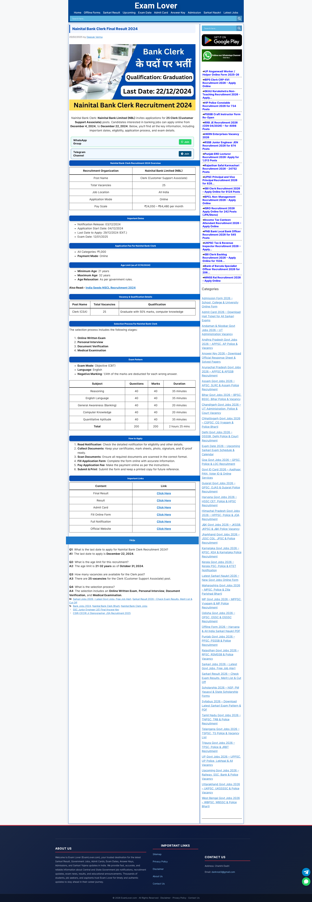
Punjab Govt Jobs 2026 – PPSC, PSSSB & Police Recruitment (218, 640)
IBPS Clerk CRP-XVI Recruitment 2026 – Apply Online (219, 83)
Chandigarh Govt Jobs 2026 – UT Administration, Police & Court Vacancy (221, 409)
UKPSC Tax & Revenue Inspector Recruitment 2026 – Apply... (221, 246)
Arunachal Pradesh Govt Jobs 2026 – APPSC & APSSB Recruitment (221, 371)
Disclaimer (158, 869)
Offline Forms (92, 12)
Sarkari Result (111, 12)
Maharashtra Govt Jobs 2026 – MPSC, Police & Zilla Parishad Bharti (221, 589)
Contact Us (159, 883)
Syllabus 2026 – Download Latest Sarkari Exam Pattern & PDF (221, 705)
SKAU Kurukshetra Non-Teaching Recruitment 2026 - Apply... (221, 94)
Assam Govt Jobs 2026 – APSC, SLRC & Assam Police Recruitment (220, 385)
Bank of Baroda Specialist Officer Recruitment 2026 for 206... (221, 269)
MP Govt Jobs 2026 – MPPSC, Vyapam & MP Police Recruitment (221, 603)
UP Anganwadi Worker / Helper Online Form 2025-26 (220, 73)
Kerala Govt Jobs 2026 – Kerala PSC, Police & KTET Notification (219, 566)
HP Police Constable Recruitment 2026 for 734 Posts (219, 106)
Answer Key (178, 12)
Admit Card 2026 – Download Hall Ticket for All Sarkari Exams (221, 316)
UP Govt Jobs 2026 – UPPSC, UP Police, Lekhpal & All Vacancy (221, 761)
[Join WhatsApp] (306, 881)
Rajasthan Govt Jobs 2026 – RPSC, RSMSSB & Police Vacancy (220, 654)
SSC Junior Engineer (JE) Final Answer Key (96, 609)
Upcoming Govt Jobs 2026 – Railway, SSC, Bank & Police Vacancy (220, 774)
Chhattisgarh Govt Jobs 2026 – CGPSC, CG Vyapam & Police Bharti (221, 422)
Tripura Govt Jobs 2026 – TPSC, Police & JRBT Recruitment (218, 747)
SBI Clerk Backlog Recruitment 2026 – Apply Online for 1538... (219, 257)
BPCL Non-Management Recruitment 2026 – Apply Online (219, 200)
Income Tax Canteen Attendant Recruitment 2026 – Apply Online (221, 223)
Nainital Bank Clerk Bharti (106, 606)
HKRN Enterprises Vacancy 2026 (220, 135)
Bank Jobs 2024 (82, 606)
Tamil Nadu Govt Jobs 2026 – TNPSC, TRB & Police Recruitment (221, 719)
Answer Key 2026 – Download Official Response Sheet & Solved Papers (221, 357)
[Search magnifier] (239, 18)
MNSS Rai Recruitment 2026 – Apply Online (221, 279)
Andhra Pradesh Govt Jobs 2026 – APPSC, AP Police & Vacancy (220, 344)
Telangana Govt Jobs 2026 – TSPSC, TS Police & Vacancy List (221, 733)
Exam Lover (156, 5)
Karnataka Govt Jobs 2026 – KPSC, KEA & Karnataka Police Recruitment (221, 552)
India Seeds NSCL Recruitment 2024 (111, 287)
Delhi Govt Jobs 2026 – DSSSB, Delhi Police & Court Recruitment (220, 436)
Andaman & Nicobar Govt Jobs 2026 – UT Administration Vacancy (218, 330)
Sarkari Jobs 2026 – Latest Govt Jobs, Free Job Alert (102, 599)
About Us (157, 876)
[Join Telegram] (306, 872)
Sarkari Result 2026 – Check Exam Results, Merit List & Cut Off (221, 678)
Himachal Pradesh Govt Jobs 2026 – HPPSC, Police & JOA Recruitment (221, 515)
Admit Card (161, 12)
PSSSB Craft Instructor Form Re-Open (221, 116)
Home (77, 12)
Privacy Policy (160, 861)
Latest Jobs (231, 12)
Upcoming (129, 12)
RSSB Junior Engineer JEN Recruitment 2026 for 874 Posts (220, 145)
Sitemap (157, 854)
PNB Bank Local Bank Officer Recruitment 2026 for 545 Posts (221, 234)
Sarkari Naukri (212, 12)
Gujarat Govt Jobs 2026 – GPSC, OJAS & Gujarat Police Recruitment (221, 487)
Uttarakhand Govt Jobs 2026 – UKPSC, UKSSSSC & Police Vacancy (221, 788)
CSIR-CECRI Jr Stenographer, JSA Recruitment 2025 (102, 613)
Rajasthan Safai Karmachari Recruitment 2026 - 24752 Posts (220, 168)
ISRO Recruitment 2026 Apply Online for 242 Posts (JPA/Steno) (219, 211)
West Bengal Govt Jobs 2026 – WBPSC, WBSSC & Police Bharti (221, 802)
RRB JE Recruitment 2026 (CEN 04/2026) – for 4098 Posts (220, 126)
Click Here (164, 493)
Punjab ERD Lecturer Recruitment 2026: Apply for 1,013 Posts (220, 157)
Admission (194, 12)
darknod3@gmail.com (223, 871)
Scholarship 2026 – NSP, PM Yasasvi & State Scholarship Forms (220, 691)
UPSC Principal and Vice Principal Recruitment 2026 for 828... (219, 180)
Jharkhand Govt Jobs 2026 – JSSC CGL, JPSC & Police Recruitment (221, 538)
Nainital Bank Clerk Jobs (134, 606)
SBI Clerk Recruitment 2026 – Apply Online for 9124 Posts (221, 190)
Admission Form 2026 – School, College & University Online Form (220, 302)
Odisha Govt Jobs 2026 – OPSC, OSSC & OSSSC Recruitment (218, 617)
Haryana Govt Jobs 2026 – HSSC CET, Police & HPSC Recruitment (219, 501)
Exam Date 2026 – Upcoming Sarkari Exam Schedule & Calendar (221, 450)
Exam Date (144, 12)
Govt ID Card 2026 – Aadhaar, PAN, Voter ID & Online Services (221, 473)
